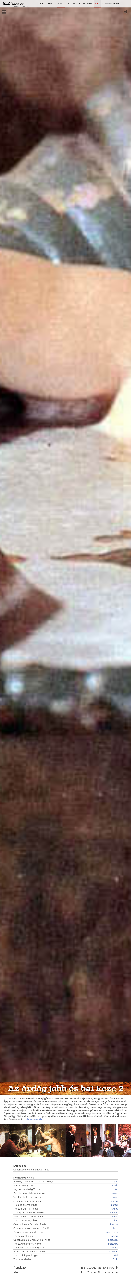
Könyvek (76, 4)
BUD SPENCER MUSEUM (111, 4)
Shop (97, 4)
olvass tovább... (36, 1119)
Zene (68, 4)
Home (41, 4)
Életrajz (50, 4)
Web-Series (87, 4)
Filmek (60, 4)
